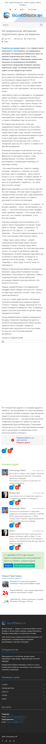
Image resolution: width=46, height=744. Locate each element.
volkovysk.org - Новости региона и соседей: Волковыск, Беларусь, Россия (27, 600)
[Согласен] (11, 488)
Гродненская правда (11, 48)
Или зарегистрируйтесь (24, 565)
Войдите (8, 565)
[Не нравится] (10, 451)
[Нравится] (4, 451)
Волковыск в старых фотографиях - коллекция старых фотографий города (25, 582)
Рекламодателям (8, 688)
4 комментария (31, 39)
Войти (22, 9)
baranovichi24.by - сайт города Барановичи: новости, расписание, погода (27, 591)
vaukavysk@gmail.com (15, 717)
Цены (6, 41)
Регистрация (32, 9)
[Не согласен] (17, 488)
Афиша (4, 699)
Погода (4, 695)
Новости (5, 692)
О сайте (5, 684)
